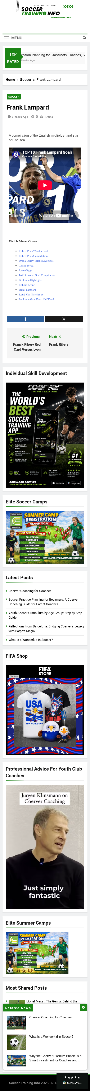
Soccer (13, 97)
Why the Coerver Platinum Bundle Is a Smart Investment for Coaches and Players (55, 1060)
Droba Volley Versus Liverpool (36, 260)
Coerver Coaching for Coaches (50, 1017)
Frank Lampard (27, 289)
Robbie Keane (27, 284)
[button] (72, 1081)
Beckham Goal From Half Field (36, 299)
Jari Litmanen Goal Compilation (37, 275)
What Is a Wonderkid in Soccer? (51, 1036)
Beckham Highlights (30, 280)
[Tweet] (64, 319)
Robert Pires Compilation (33, 255)
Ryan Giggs (25, 270)
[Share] (25, 319)
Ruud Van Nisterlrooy (31, 294)
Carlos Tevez (26, 265)
